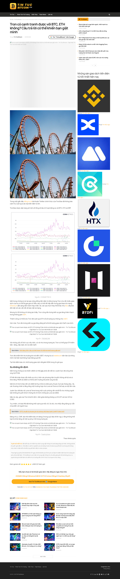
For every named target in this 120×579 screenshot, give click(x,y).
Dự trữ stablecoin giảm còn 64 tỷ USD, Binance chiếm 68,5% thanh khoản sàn (65, 505)
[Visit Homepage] (21, 6)
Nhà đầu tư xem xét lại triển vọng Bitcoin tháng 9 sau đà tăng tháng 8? (64, 526)
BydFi (68, 476)
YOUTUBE (46, 487)
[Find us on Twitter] (93, 574)
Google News (104, 566)
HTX (43, 476)
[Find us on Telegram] (99, 574)
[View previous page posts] (92, 65)
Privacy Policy (106, 568)
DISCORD (66, 487)
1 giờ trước (82, 34)
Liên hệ (50, 14)
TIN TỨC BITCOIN (27, 487)
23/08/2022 (28, 37)
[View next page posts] (95, 65)
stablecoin (58, 355)
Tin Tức (12, 14)
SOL (66, 306)
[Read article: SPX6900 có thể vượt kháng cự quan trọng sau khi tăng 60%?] (15, 516)
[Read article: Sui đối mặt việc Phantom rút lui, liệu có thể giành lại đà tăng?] (15, 537)
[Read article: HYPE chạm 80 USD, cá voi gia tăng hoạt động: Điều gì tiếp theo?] (49, 547)
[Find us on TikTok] (106, 574)
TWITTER (59, 487)
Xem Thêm (43, 556)
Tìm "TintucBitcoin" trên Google (63, 37)
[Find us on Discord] (108, 574)
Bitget (55, 476)
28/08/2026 (24, 507)
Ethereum (13, 306)
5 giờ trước (82, 61)
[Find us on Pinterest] (97, 574)
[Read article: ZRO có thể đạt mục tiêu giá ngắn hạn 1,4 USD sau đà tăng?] (49, 537)
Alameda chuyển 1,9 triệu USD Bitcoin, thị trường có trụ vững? (31, 545)
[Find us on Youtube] (101, 574)
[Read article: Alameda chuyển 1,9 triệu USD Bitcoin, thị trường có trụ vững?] (15, 547)
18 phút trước (82, 28)
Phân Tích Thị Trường (23, 14)
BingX (25, 476)
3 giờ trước (82, 48)
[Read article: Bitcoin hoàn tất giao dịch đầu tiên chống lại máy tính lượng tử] (15, 527)
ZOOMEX (19, 476)
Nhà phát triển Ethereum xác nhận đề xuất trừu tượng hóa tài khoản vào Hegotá (93, 52)
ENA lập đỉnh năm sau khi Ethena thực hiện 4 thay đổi (30, 504)
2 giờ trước (82, 41)
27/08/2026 (24, 540)
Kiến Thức (35, 14)
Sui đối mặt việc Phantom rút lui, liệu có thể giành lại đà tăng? (31, 536)
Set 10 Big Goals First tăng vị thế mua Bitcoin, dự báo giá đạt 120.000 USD (94, 38)
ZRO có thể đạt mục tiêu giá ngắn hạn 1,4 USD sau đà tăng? (65, 535)
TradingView (45, 434)
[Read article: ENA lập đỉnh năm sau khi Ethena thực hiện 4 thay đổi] (15, 506)
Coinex (48, 476)
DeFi (24, 314)
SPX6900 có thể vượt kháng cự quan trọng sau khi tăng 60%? (31, 515)
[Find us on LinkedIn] (95, 574)
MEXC (38, 476)
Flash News (42, 14)
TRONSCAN (46, 338)
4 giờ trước (82, 54)
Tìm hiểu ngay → (87, 113)
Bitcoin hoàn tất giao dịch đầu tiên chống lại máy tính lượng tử (31, 525)
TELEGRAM (53, 487)
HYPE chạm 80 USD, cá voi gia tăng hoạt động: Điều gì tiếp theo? (65, 546)
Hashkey (61, 476)
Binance (32, 476)
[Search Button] (109, 14)
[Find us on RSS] (103, 574)
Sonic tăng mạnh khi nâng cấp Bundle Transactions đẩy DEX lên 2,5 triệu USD (65, 515)
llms (109, 566)
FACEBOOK (39, 487)
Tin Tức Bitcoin (18, 37)
